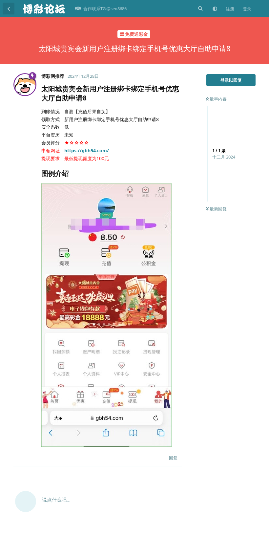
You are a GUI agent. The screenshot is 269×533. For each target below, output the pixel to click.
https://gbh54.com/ (86, 150)
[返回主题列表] (8, 8)
